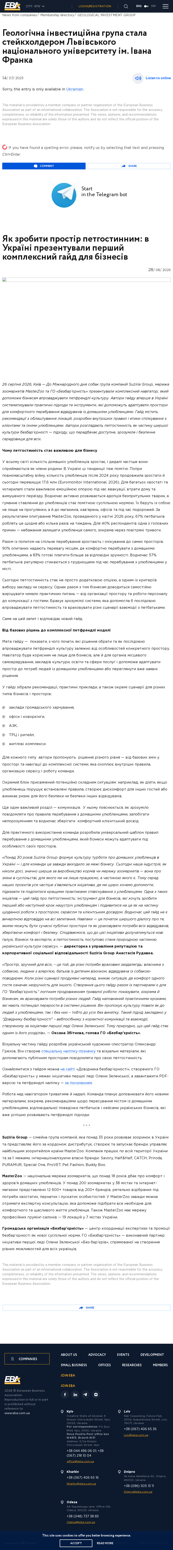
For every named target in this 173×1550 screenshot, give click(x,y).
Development (152, 1355)
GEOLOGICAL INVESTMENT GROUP (106, 15)
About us (69, 1355)
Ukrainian (74, 89)
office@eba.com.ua (80, 1461)
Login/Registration (95, 6)
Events (123, 1355)
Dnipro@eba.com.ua (138, 1492)
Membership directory (57, 15)
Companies (27, 1359)
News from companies (19, 15)
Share (132, 166)
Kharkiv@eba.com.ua (81, 1484)
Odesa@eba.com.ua (81, 1522)
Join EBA (68, 1376)
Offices (104, 1366)
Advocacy (97, 1355)
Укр (153, 6)
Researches (132, 1366)
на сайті (67, 1069)
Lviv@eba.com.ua (136, 1435)
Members (160, 1366)
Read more (105, 1543)
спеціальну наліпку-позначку (68, 1051)
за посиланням (78, 1083)
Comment (47, 166)
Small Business (74, 1366)
